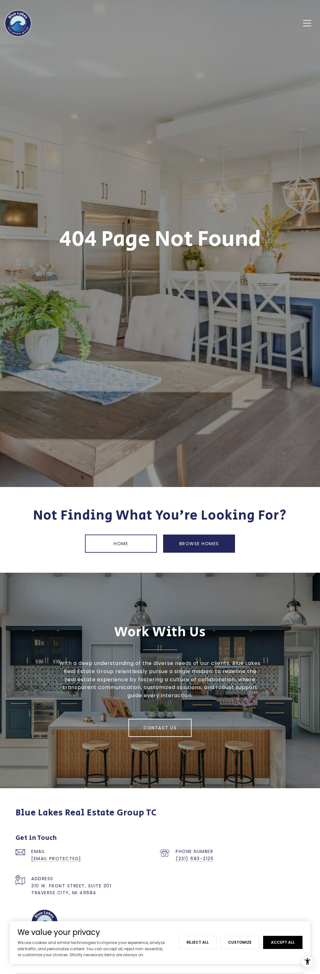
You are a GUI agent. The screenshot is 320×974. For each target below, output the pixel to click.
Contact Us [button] (160, 728)
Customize (240, 942)
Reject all (198, 942)
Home (121, 543)
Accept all (283, 942)
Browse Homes (199, 543)
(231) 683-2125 (194, 858)
